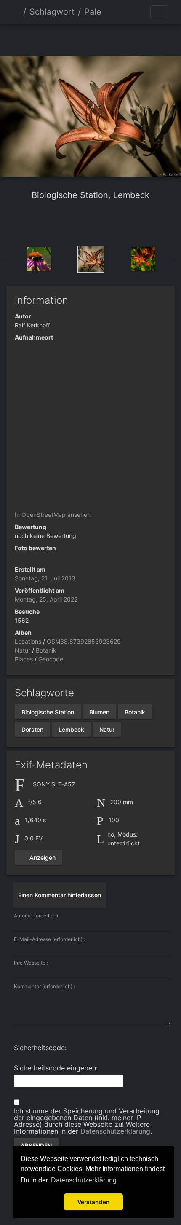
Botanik (46, 650)
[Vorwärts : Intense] (119, 38)
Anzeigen (42, 857)
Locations (28, 641)
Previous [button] (6, 261)
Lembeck (71, 729)
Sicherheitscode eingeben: (56, 1068)
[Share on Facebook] (76, 222)
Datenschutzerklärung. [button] (84, 1180)
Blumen (99, 711)
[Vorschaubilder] (90, 38)
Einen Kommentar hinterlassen (59, 895)
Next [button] (174, 261)
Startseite (16, 11)
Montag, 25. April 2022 (46, 599)
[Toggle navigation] (159, 11)
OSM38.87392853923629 (84, 641)
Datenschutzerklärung (115, 1131)
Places (24, 659)
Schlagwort (52, 12)
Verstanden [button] (93, 1201)
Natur (22, 650)
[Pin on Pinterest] (108, 222)
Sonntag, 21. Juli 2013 (45, 578)
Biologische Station (47, 711)
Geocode (50, 659)
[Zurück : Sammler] (62, 38)
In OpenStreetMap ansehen (52, 514)
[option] (39, 259)
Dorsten (32, 729)
